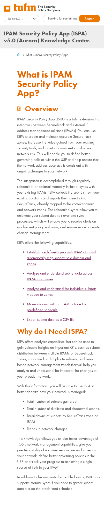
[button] (89, 18)
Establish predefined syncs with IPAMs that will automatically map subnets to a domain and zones (61, 258)
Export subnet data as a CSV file (50, 319)
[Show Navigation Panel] (7, 9)
